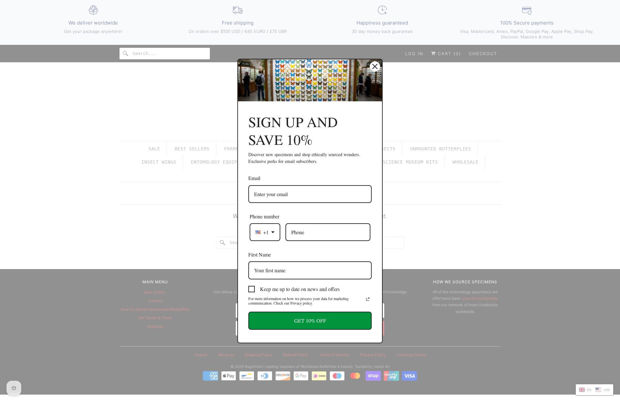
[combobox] (265, 232)
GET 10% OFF (310, 320)
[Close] (375, 66)
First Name (259, 254)
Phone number (264, 216)
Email (254, 178)
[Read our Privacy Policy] (368, 299)
